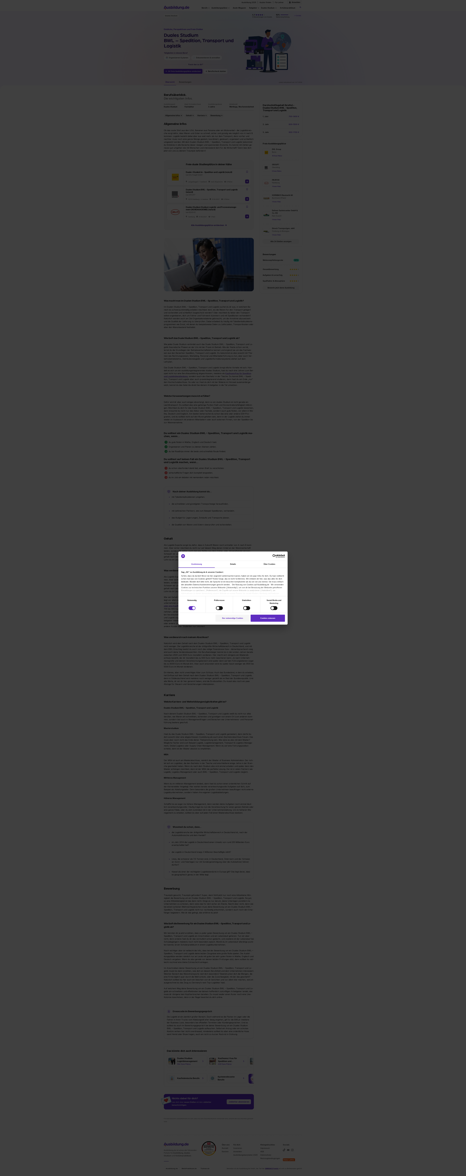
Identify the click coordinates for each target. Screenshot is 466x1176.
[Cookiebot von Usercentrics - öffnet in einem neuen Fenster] (274, 556)
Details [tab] (233, 564)
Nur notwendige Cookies (232, 618)
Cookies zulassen (267, 618)
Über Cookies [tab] (269, 564)
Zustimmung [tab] (196, 564)
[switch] (219, 608)
